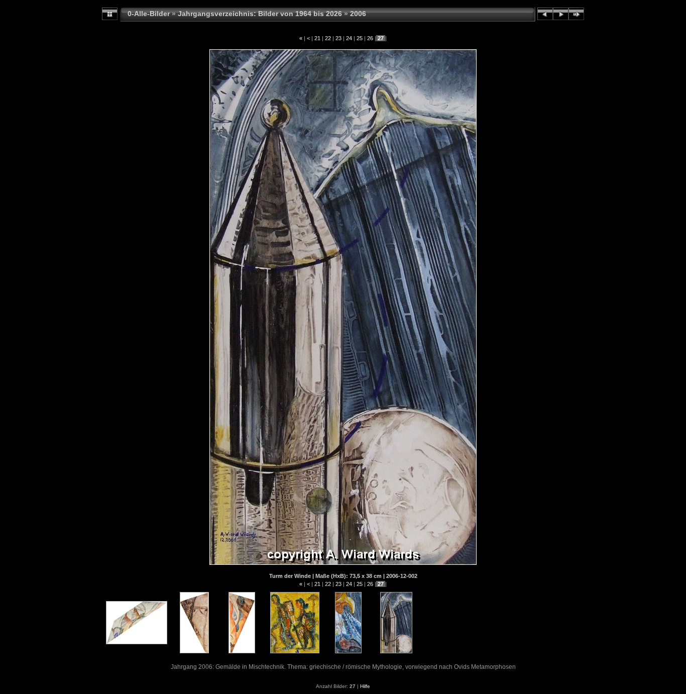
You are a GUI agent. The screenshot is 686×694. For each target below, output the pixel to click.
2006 (358, 14)
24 (349, 38)
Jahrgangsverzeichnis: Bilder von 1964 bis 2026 (260, 14)
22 (327, 38)
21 (317, 38)
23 (338, 38)
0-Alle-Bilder (149, 14)
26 (370, 38)
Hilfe (365, 686)
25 (359, 38)
